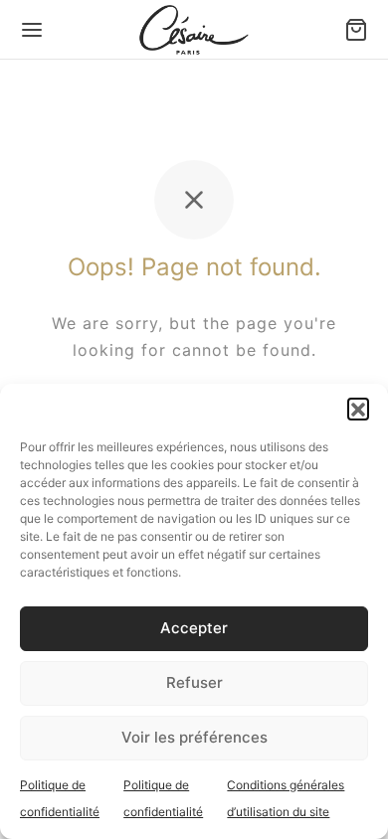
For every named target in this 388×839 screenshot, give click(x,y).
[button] (358, 409)
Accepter (194, 627)
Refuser (194, 682)
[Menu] (32, 30)
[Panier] (356, 30)
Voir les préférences (194, 737)
